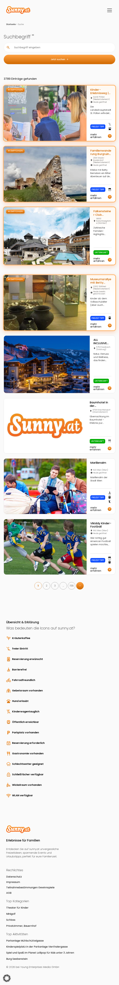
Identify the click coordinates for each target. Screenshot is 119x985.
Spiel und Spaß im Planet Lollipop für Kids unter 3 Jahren (40, 952)
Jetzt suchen (59, 59)
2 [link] (46, 585)
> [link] (80, 585)
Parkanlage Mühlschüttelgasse (25, 940)
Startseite (11, 24)
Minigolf (10, 913)
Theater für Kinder (17, 907)
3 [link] (55, 585)
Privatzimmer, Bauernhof (21, 925)
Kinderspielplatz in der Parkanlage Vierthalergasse (37, 946)
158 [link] (72, 585)
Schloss (10, 919)
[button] (7, 978)
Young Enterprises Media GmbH (39, 967)
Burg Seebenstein (17, 958)
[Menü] (109, 10)
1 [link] (38, 585)
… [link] (63, 585)
